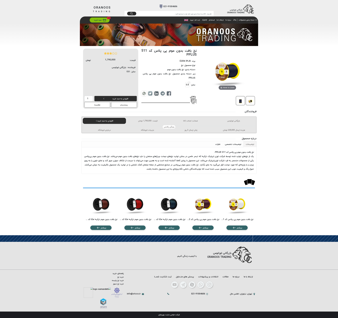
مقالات (225, 276)
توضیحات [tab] (250, 144)
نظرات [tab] (217, 144)
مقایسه (97, 104)
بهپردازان (161, 314)
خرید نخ (120, 277)
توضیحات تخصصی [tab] (233, 144)
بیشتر (239, 228)
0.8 (187, 85)
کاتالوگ (204, 20)
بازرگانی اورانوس (233, 120)
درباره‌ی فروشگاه (104, 130)
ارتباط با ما (220, 20)
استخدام (212, 20)
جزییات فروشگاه (147, 130)
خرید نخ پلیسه (118, 280)
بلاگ (234, 20)
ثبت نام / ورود (195, 20)
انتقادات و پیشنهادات (208, 276)
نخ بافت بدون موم (175, 69)
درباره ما (228, 20)
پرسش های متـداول (185, 276)
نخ (182, 65)
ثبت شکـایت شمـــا (163, 276)
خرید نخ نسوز (118, 283)
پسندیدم (124, 104)
